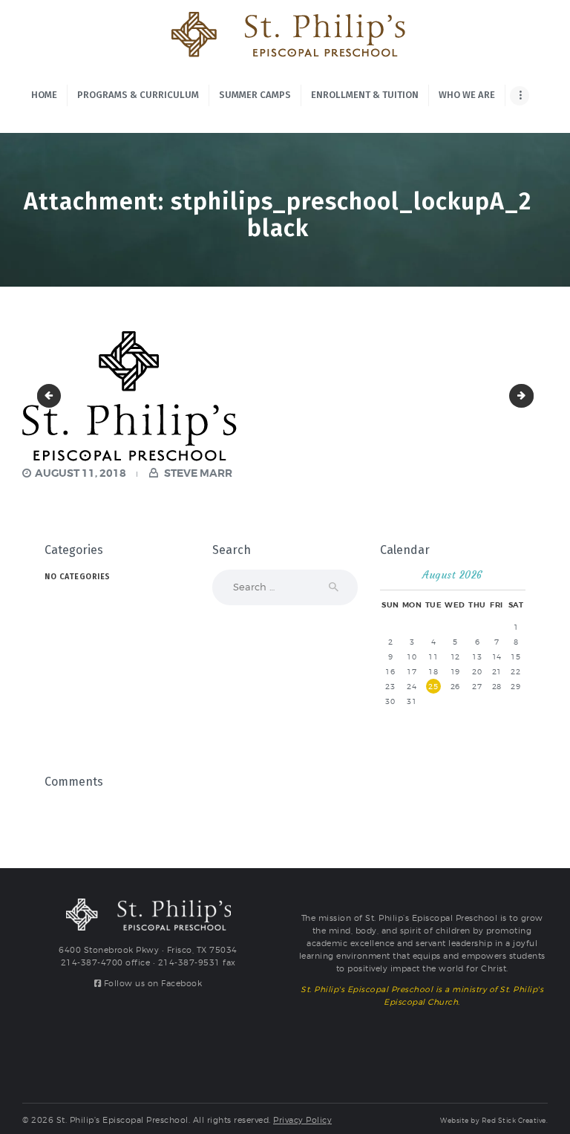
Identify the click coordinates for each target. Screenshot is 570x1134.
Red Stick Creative (514, 1120)
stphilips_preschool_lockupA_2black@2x (529, 396)
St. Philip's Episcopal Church (415, 1033)
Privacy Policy (302, 1120)
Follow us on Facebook (151, 983)
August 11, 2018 (80, 473)
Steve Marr (197, 473)
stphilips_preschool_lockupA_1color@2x (51, 396)
